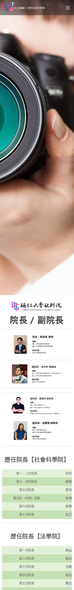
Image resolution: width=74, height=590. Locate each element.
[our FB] (12, 5)
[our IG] (12, 9)
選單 (68, 7)
